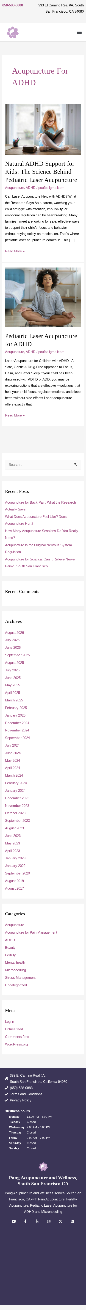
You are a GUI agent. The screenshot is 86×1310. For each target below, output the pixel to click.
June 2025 (13, 678)
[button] (79, 32)
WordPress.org (16, 1044)
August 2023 (14, 828)
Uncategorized (16, 985)
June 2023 (13, 836)
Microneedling (15, 970)
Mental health (15, 962)
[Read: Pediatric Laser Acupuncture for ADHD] (43, 297)
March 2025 (14, 700)
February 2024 (16, 783)
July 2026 (12, 640)
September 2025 (17, 655)
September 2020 (17, 873)
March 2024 (14, 775)
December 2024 (17, 723)
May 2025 (12, 685)
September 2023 (17, 820)
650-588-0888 (12, 5)
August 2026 (14, 632)
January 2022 (15, 866)
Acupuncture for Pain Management (31, 932)
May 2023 (12, 843)
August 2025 (14, 663)
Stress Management (20, 977)
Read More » (15, 250)
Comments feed (17, 1037)
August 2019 (14, 881)
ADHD (31, 188)
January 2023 (15, 858)
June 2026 (13, 647)
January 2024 (15, 790)
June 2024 (13, 753)
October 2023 (15, 813)
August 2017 (14, 888)
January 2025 (15, 715)
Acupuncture (14, 188)
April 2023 (12, 851)
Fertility (10, 955)
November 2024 (17, 730)
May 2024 (12, 760)
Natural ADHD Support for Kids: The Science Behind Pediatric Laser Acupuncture (41, 171)
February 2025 (16, 708)
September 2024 (17, 738)
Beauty (10, 947)
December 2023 (17, 798)
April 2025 (12, 693)
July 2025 (12, 670)
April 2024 (12, 768)
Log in (9, 1021)
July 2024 (12, 745)
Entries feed (14, 1029)
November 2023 (17, 806)
